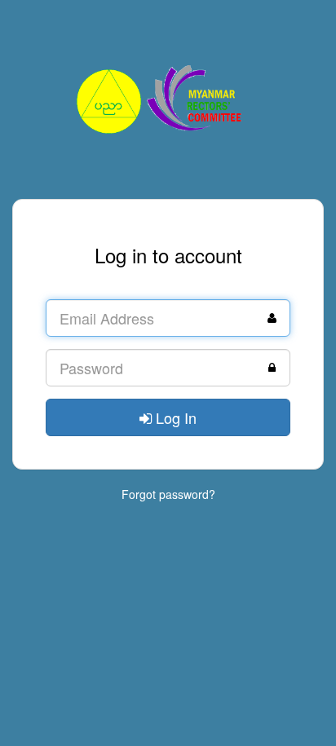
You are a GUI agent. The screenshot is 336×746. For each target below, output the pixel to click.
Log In (174, 417)
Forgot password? (168, 494)
